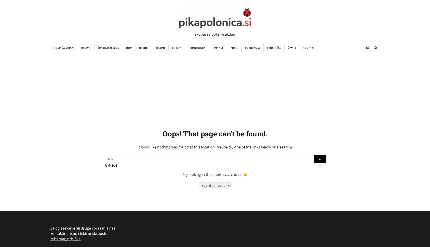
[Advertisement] (215, 85)
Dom (129, 47)
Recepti (160, 47)
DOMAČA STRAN (64, 47)
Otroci (143, 47)
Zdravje (86, 47)
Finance (218, 47)
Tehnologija (197, 47)
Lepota (176, 47)
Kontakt (308, 47)
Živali (292, 47)
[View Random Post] (367, 48)
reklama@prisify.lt (65, 238)
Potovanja (252, 47)
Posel (234, 47)
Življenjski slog (108, 47)
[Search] (375, 48)
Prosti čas (274, 47)
